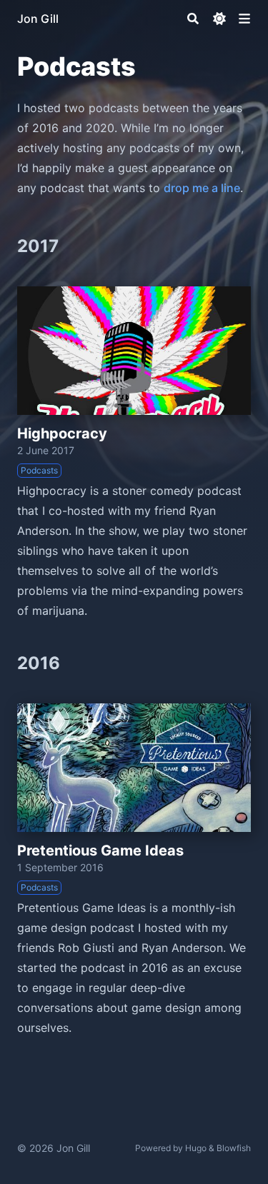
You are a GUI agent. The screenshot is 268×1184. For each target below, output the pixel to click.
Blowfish (234, 1148)
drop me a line (202, 188)
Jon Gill (38, 18)
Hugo (196, 1148)
